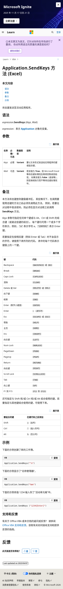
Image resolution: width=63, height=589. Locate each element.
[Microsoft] (31, 32)
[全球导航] (3, 32)
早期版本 (21, 580)
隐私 (48, 580)
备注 (7, 96)
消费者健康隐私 (9, 584)
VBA (14, 59)
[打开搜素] (52, 32)
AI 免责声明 (7, 580)
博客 (30, 580)
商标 (36, 584)
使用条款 (26, 584)
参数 (7, 92)
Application (27, 128)
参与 (40, 580)
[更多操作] (58, 59)
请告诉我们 (15, 50)
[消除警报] (58, 4)
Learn (5, 59)
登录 (59, 32)
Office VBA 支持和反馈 (14, 525)
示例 (7, 100)
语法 (7, 88)
